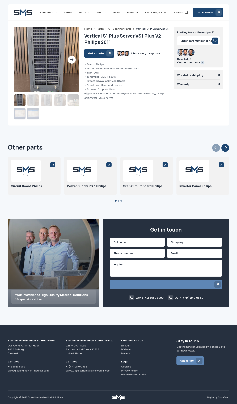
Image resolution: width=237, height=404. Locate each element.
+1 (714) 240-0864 (76, 366)
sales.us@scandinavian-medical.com (88, 370)
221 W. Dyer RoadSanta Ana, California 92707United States (82, 349)
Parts (82, 12)
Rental (68, 12)
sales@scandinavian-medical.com (28, 370)
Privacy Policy (129, 370)
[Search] (215, 41)
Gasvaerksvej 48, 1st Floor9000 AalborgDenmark (23, 349)
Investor (132, 12)
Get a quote (96, 53)
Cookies (126, 366)
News (116, 12)
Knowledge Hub (155, 12)
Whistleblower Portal (133, 374)
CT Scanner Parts (120, 29)
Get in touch (205, 12)
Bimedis (126, 353)
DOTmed (126, 349)
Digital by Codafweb (218, 397)
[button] (72, 60)
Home (88, 29)
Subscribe (187, 360)
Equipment (47, 12)
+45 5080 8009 (16, 366)
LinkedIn (126, 345)
